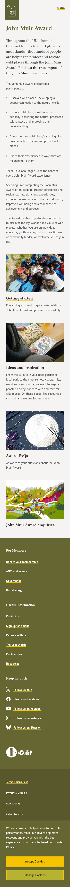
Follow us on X (22, 690)
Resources (12, 664)
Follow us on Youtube (27, 709)
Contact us (13, 616)
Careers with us (16, 635)
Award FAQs (35, 440)
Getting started (35, 283)
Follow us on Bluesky (27, 727)
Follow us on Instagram (28, 718)
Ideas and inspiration (35, 362)
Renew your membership (22, 562)
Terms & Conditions (17, 782)
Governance (13, 581)
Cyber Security (14, 814)
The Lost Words (16, 645)
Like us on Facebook (26, 699)
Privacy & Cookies (16, 792)
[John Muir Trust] (12, 10)
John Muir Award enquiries (35, 504)
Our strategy (14, 590)
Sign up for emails (17, 626)
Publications (14, 654)
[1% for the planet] (19, 752)
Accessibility (13, 803)
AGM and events (16, 571)
